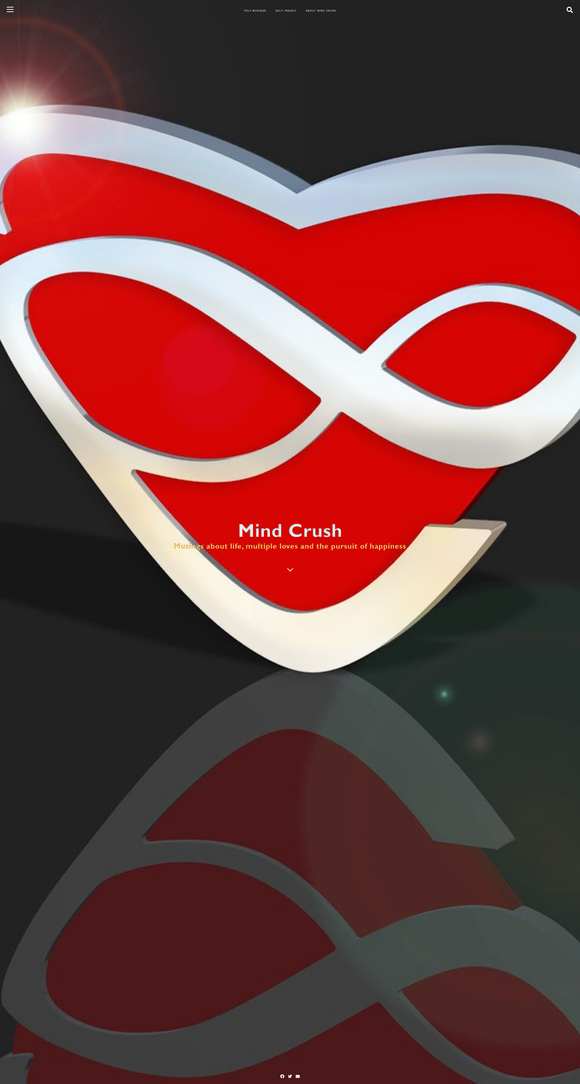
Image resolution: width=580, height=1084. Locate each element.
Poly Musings (255, 10)
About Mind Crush (321, 10)
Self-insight (286, 10)
